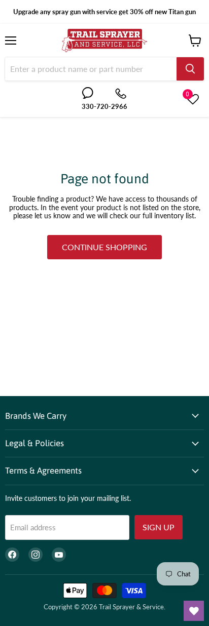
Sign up (159, 527)
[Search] (190, 69)
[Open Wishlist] (194, 611)
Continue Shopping (104, 247)
